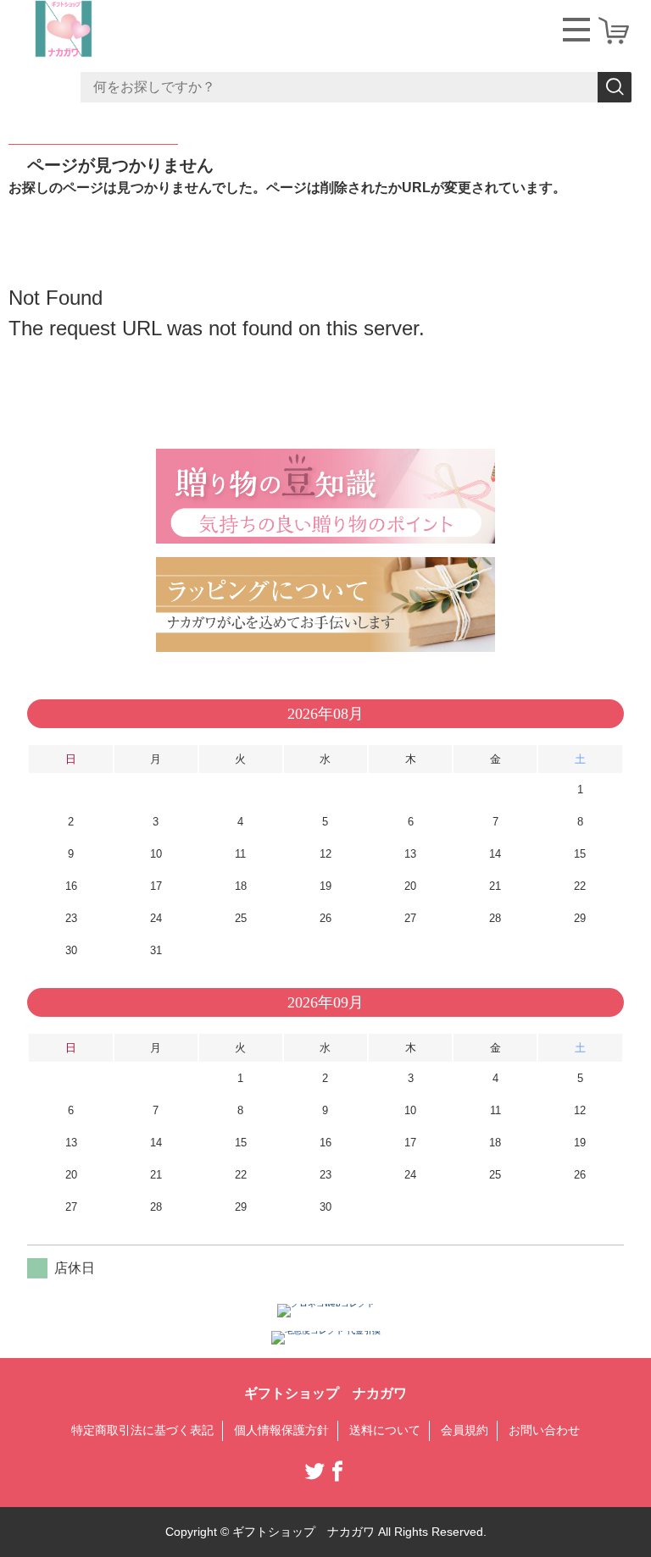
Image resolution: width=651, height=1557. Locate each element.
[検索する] (615, 87)
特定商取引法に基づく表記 (142, 1430)
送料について (384, 1430)
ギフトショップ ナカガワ (325, 1393)
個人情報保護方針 (281, 1430)
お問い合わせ (544, 1430)
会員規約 (464, 1430)
